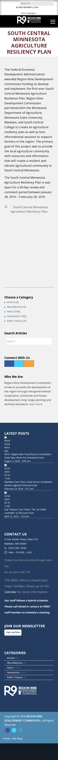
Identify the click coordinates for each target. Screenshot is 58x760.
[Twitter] (19, 364)
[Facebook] (9, 364)
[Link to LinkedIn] (20, 730)
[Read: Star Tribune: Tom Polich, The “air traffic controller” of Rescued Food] (29, 500)
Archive (11, 302)
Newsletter (13, 316)
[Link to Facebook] (7, 730)
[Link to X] (14, 730)
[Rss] (29, 364)
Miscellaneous (14, 306)
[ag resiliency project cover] (29, 236)
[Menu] (51, 21)
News (10, 311)
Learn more (36, 404)
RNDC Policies (15, 320)
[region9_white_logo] (29, 20)
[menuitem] (51, 21)
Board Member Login (27, 7)
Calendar (10, 592)
